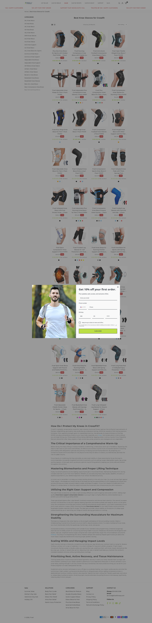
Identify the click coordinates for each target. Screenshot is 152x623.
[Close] (118, 287)
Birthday (81, 312)
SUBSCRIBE (98, 331)
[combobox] (83, 307)
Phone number (83, 303)
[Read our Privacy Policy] (116, 325)
